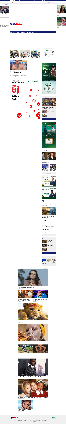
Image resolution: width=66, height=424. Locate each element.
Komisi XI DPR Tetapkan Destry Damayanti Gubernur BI (35, 57)
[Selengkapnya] (55, 257)
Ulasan (33, 32)
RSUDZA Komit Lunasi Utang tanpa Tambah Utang (14, 57)
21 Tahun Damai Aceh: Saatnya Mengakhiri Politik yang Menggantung (49, 223)
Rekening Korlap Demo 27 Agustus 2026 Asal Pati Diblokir (51, 115)
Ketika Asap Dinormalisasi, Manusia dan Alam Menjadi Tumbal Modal (48, 220)
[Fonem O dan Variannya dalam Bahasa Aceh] (44, 260)
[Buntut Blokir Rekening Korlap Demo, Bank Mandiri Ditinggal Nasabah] (25, 53)
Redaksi (25, 420)
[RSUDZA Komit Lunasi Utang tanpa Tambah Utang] (14, 53)
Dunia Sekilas (29, 32)
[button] (54, 2)
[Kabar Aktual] (16, 24)
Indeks (18, 32)
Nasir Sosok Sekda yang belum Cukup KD (51, 241)
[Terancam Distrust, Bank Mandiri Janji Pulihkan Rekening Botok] (49, 102)
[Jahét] (49, 260)
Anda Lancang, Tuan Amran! (51, 249)
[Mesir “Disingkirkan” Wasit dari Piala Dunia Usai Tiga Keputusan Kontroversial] (53, 166)
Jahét (48, 261)
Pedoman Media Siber (39, 420)
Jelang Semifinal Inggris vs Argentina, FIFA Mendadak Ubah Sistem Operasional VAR (45, 169)
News (14, 32)
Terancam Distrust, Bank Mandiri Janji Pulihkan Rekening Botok (48, 108)
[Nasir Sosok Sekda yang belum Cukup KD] (44, 241)
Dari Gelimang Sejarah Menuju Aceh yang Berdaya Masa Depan (48, 217)
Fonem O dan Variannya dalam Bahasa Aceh (43, 262)
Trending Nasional (22, 32)
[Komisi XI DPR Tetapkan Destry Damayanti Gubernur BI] (35, 53)
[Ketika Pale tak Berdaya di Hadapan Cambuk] (44, 245)
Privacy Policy (29, 420)
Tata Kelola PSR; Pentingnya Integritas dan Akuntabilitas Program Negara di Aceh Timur (48, 226)
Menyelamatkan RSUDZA (45, 229)
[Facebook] (52, 418)
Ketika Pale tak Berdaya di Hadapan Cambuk (51, 245)
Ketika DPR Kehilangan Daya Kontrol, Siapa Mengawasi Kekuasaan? (48, 232)
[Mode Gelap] (55, 2)
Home (13, 2)
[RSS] (55, 418)
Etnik (36, 32)
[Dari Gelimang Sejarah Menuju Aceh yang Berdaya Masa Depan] (49, 211)
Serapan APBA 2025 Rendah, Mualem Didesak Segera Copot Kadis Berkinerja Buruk (18, 74)
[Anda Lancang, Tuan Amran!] (44, 249)
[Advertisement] (33, 10)
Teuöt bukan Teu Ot (53, 262)
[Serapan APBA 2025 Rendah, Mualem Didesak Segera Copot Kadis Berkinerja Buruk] (18, 65)
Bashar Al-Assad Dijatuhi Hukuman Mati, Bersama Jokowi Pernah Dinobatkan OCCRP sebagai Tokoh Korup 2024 (48, 162)
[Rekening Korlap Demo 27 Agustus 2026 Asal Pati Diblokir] (44, 115)
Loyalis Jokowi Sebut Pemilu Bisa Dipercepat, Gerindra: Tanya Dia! (51, 111)
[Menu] (10, 2)
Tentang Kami (46, 420)
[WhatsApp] (54, 418)
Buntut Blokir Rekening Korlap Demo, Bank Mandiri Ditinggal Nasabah (24, 57)
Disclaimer (33, 420)
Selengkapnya (48, 118)
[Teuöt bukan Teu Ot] (54, 260)
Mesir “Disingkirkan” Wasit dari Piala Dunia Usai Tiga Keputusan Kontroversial (53, 169)
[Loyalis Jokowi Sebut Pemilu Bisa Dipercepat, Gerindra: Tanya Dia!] (44, 111)
